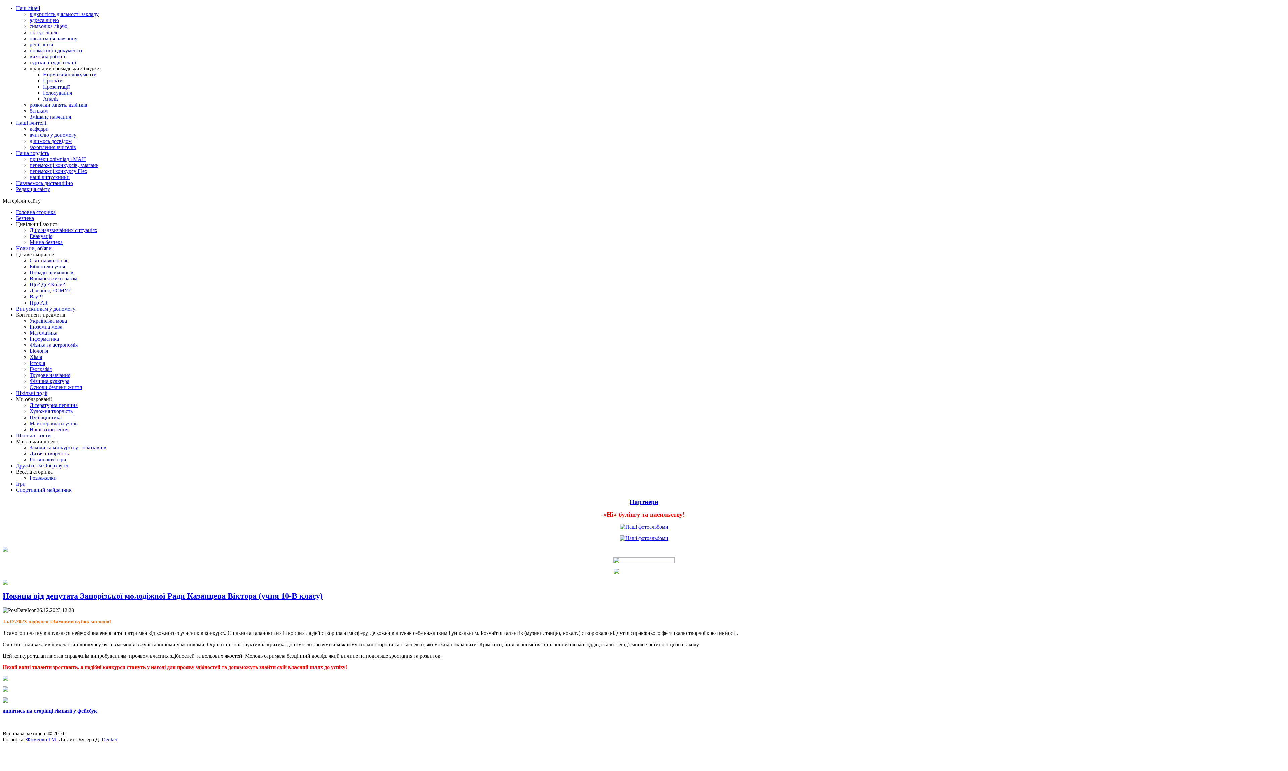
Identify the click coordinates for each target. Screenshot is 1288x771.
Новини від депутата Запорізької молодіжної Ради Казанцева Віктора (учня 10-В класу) (163, 596)
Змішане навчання (50, 117)
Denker (109, 739)
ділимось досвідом (51, 141)
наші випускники (50, 177)
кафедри (39, 129)
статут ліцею (44, 32)
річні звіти (41, 44)
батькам (39, 111)
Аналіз (50, 99)
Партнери (644, 501)
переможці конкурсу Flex (58, 171)
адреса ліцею (44, 20)
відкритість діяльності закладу (64, 14)
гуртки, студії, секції (53, 62)
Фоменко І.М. (41, 739)
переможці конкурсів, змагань (64, 165)
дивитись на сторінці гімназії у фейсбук (50, 711)
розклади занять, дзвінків (58, 105)
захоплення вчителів (53, 147)
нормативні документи (56, 50)
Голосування (57, 93)
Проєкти (53, 81)
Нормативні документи (70, 74)
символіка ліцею (48, 26)
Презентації (56, 87)
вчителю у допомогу (53, 135)
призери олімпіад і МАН (58, 159)
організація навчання (53, 38)
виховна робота (47, 56)
